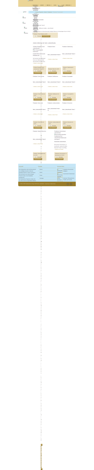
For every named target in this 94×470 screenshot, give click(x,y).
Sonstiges (35, 16)
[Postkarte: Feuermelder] (39, 23)
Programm (41, 12)
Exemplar (39, 36)
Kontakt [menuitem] (42, 5)
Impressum (47, 183)
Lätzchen (36, 15)
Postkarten (50, 12)
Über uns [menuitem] (48, 5)
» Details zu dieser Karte (38, 63)
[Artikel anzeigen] (39, 50)
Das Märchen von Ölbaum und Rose (35, 26)
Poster (35, 13)
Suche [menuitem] (55, 5)
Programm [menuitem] (35, 5)
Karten (45, 12)
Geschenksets (35, 14)
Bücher (41, 169)
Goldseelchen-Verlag (34, 12)
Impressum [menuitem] (68, 5)
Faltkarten (35, 10)
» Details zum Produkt (58, 149)
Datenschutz (53, 183)
